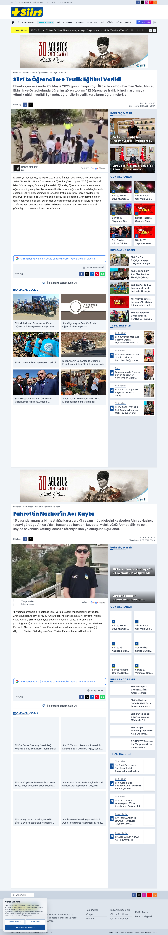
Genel (69, 22)
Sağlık (128, 22)
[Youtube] (151, 2)
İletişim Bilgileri (143, 916)
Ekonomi (99, 22)
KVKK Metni (141, 912)
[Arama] (155, 22)
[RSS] (155, 2)
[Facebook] (138, 2)
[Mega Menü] (13, 22)
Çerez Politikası (119, 918)
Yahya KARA (27, 602)
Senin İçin (145, 22)
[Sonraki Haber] (154, 30)
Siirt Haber (28, 22)
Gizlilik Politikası (119, 914)
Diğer (119, 22)
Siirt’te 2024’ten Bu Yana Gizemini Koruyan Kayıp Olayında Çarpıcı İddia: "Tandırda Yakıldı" (79, 30)
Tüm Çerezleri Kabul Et (25, 927)
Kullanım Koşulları (120, 910)
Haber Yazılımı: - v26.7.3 (133, 932)
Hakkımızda (92, 910)
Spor (89, 22)
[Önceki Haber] (150, 30)
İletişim (39, 2)
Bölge (60, 22)
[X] (142, 2)
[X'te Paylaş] (30, 105)
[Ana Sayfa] (18, 23)
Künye (17, 2)
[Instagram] (146, 2)
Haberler (17, 72)
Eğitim (109, 22)
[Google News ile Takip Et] (97, 168)
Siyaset (80, 22)
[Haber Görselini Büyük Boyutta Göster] (59, 136)
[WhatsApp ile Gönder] (102, 274)
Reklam (27, 2)
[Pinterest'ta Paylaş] (97, 274)
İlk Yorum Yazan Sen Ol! (62, 282)
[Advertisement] (59, 232)
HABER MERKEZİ (29, 168)
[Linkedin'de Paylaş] (92, 274)
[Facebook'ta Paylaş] (25, 105)
